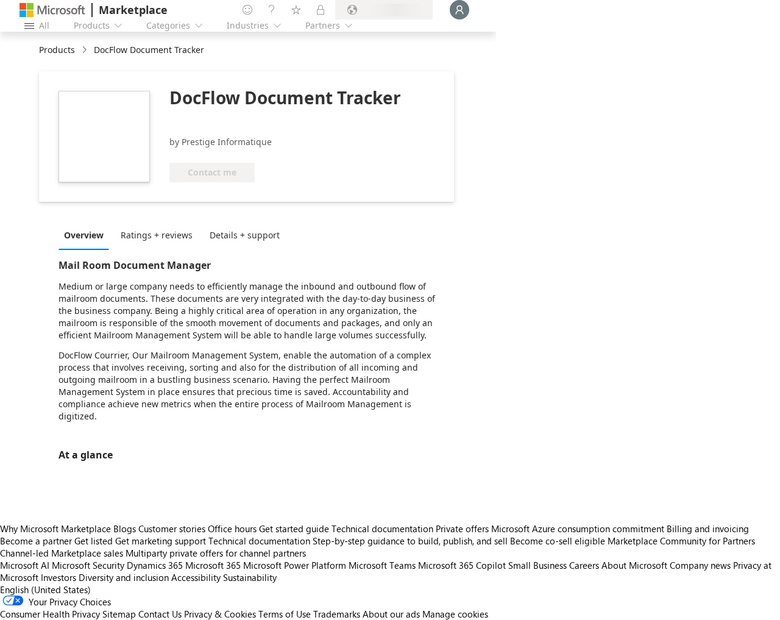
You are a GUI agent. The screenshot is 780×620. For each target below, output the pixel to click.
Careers (584, 565)
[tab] (86, 234)
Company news (700, 565)
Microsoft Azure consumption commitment (579, 528)
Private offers (462, 528)
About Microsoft (634, 565)
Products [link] (57, 49)
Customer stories (171, 528)
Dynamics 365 (155, 565)
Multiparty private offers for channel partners (216, 553)
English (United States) (45, 589)
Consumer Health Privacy (50, 614)
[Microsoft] (52, 10)
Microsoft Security (88, 565)
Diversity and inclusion (124, 577)
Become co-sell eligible (557, 541)
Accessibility (196, 577)
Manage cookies (455, 614)
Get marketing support (160, 541)
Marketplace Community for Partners (681, 541)
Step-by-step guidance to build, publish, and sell (410, 541)
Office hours (232, 528)
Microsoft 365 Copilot (462, 565)
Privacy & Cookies (220, 614)
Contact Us (160, 614)
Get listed (93, 541)
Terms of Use (284, 614)
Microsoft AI (24, 565)
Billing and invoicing (708, 528)
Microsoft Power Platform (294, 565)
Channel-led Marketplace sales (61, 553)
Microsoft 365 (213, 565)
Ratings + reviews (157, 235)
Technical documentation (382, 528)
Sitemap (119, 614)
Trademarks (336, 614)
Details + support (245, 235)
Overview (84, 235)
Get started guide (294, 528)
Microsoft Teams (382, 565)
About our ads (391, 614)
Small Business (537, 565)
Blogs (124, 528)
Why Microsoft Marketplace (55, 528)
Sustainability (250, 577)
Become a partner (36, 541)
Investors (58, 577)
